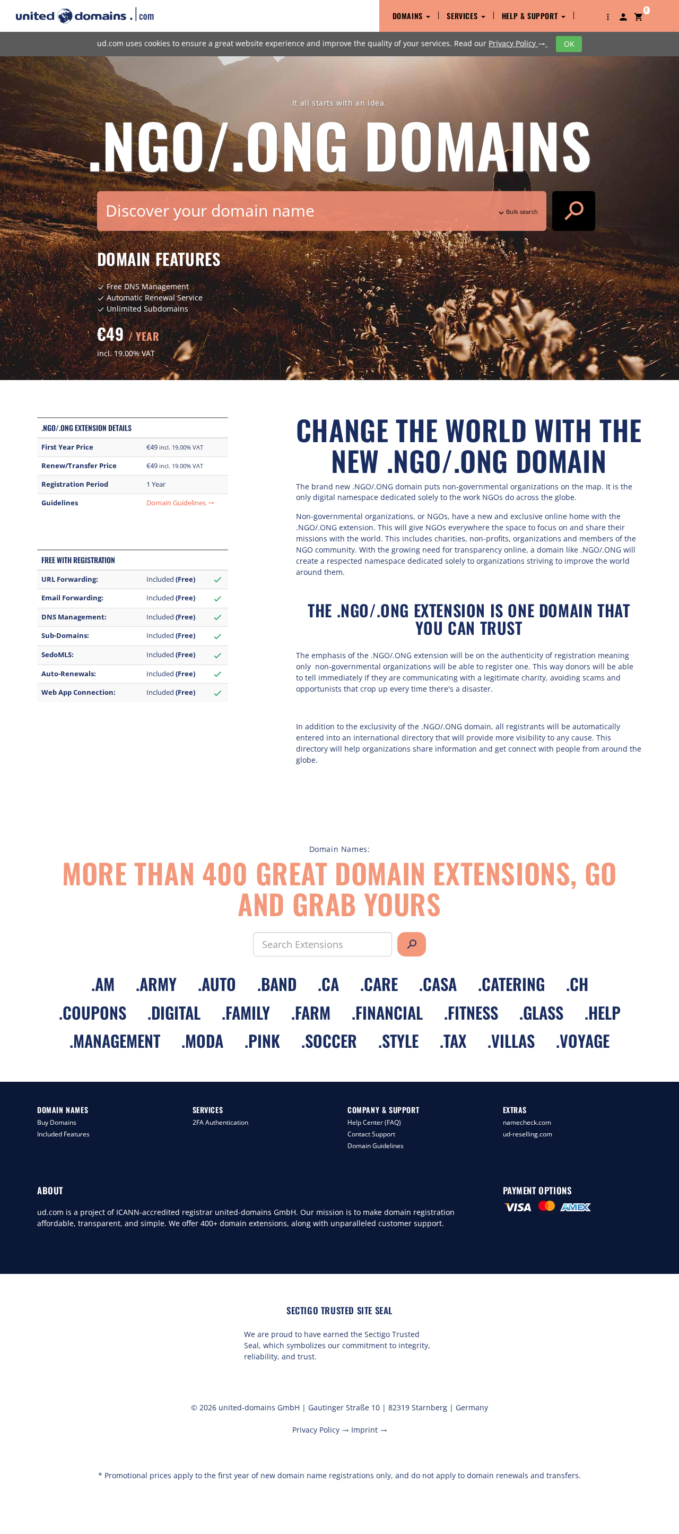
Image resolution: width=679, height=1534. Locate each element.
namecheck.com (527, 1122)
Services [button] (463, 15)
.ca (328, 984)
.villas (511, 1041)
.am (103, 984)
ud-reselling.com (527, 1134)
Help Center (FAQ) (374, 1122)
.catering (511, 984)
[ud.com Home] (94, 15)
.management (114, 1041)
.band (277, 984)
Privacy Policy (517, 43)
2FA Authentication (220, 1122)
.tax (453, 1041)
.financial (387, 1012)
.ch (577, 984)
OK (569, 44)
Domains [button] (409, 15)
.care (379, 984)
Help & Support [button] (531, 15)
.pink (262, 1041)
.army (156, 984)
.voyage (583, 1041)
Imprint (369, 1430)
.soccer (329, 1041)
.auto (217, 984)
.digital (174, 1012)
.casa (438, 984)
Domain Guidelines (180, 502)
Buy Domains (56, 1122)
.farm (310, 1012)
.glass (541, 1012)
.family (246, 1012)
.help (603, 1012)
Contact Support (371, 1134)
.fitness (471, 1012)
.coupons (92, 1012)
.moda (202, 1041)
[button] (607, 16)
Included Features (63, 1134)
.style (398, 1041)
